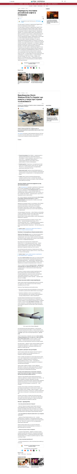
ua (10, 1)
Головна (19, 8)
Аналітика (26, 3)
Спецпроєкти (54, 3)
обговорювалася (24, 187)
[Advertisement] (31, 147)
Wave (46, 3)
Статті (27, 8)
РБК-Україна (20, 133)
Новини (21, 3)
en (11, 1)
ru (13, 1)
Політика (31, 3)
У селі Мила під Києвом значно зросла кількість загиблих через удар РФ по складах (52, 22)
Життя (39, 3)
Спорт (42, 3)
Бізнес (35, 3)
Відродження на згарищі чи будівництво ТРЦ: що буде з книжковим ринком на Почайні (52, 119)
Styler (49, 3)
